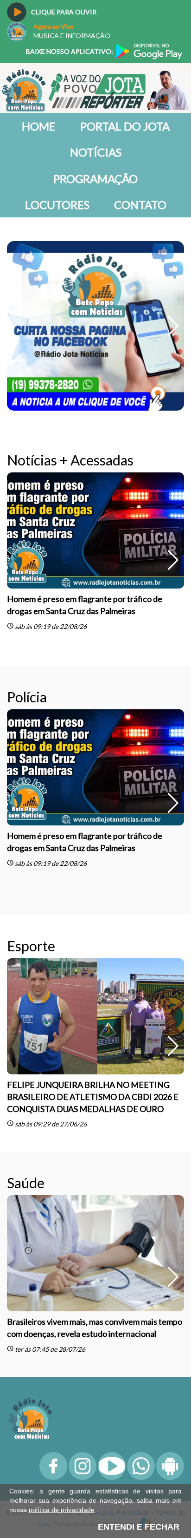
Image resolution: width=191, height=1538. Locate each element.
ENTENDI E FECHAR (138, 1526)
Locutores (57, 204)
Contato (140, 204)
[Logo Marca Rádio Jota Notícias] (30, 1258)
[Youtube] (112, 1317)
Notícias (95, 152)
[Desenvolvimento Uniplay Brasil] (146, 1363)
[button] (173, 246)
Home (39, 126)
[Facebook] (53, 1317)
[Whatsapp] (141, 1317)
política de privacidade (62, 1509)
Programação (95, 178)
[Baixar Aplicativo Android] (170, 1317)
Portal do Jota (125, 126)
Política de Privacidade (117, 1352)
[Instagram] (82, 1317)
